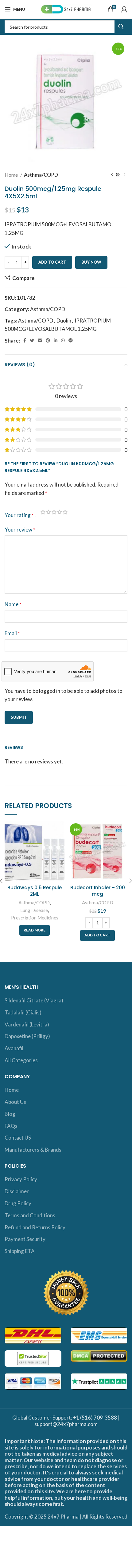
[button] (97, 935)
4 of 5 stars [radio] (59, 512)
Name (13, 604)
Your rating (19, 515)
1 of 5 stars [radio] (43, 512)
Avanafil (14, 1048)
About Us (15, 1102)
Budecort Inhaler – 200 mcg (97, 890)
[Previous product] (112, 175)
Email (12, 633)
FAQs (11, 1126)
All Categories (21, 1060)
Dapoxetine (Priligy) (27, 1036)
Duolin (63, 320)
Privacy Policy (21, 1179)
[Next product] (124, 175)
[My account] (124, 9)
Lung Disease (34, 910)
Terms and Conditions (30, 1215)
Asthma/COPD (41, 175)
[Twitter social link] (32, 340)
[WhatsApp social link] (63, 340)
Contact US (18, 1137)
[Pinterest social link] (48, 340)
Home (12, 175)
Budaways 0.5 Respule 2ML (34, 890)
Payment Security (25, 1239)
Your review (20, 529)
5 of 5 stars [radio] (65, 512)
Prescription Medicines (34, 917)
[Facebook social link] (24, 340)
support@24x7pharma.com (66, 1424)
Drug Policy (18, 1203)
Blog (10, 1114)
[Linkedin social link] (55, 340)
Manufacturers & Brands (33, 1149)
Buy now (91, 262)
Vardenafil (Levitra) (27, 1024)
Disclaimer (17, 1191)
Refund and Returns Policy (35, 1227)
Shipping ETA (20, 1251)
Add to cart (52, 262)
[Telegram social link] (71, 340)
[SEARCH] (121, 26)
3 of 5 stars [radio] (54, 512)
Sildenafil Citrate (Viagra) (34, 1000)
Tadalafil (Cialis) (23, 1012)
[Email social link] (40, 340)
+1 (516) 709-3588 (95, 1417)
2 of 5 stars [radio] (48, 512)
